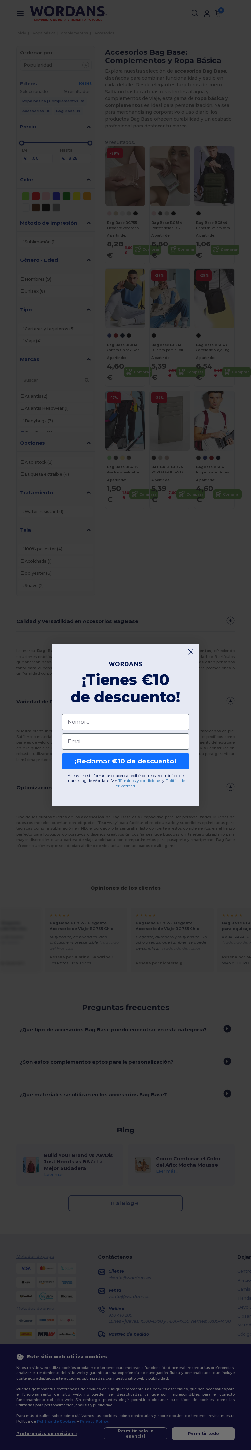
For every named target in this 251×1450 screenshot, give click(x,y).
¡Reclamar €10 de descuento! (125, 761)
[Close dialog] (190, 652)
